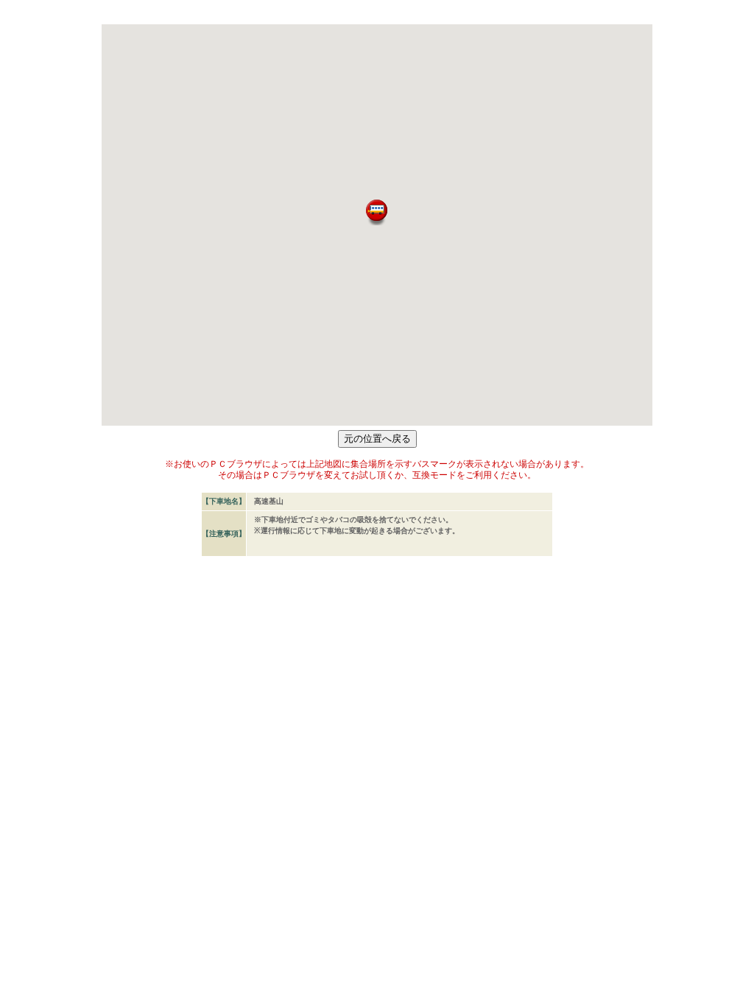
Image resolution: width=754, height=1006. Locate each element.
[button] (376, 212)
